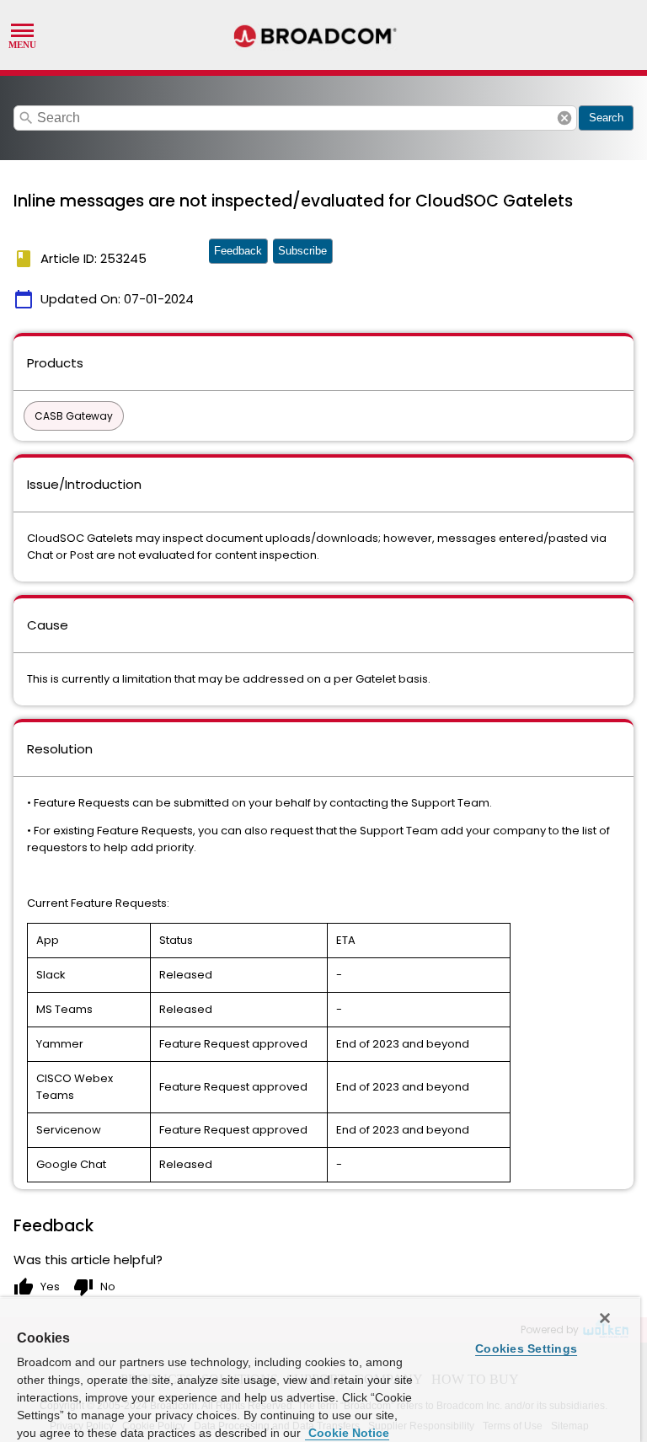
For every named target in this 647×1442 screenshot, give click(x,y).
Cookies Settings (526, 1348)
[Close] (605, 1318)
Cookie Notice (347, 1432)
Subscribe (302, 250)
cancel (564, 118)
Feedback (238, 250)
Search (606, 117)
